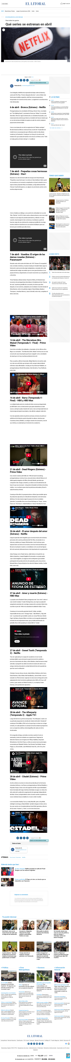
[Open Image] (3, 29)
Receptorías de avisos (23, 1048)
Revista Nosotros (12, 1040)
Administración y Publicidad (36, 1048)
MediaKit (35, 1050)
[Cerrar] (47, 82)
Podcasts (32, 1040)
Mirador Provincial (39, 1040)
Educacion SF (67, 1040)
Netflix (23, 857)
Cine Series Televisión (15, 857)
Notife (61, 1040)
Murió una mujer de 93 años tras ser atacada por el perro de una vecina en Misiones (59, 119)
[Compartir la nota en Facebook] (17, 80)
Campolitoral (4, 1040)
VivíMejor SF (47, 1040)
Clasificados (20, 1040)
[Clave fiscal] (68, 1058)
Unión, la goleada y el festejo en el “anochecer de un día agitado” (59, 101)
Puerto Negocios (55, 1040)
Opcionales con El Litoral (63, 1048)
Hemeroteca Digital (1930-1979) (9, 1048)
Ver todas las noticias (55, 128)
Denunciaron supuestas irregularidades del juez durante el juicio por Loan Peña (60, 113)
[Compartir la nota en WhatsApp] (24, 80)
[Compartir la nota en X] (21, 80)
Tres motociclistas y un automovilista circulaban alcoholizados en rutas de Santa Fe (59, 107)
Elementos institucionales (50, 1048)
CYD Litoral (26, 1040)
